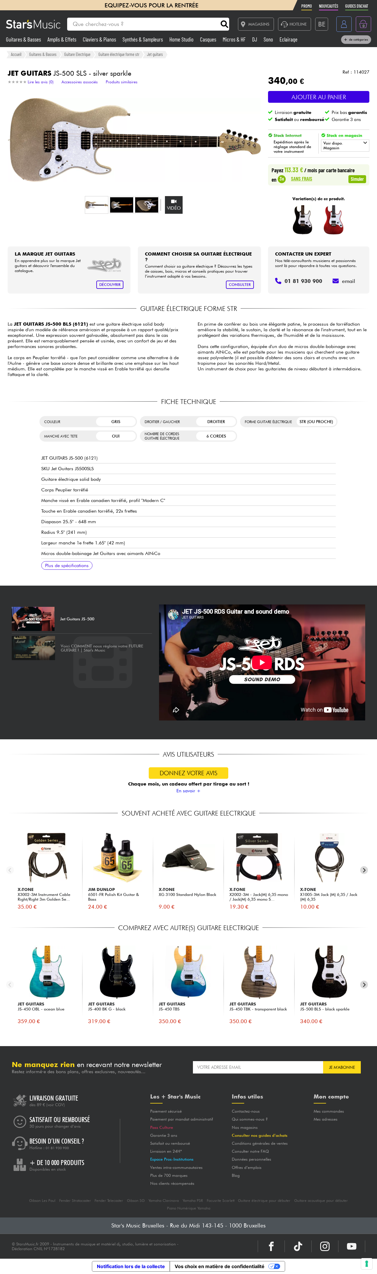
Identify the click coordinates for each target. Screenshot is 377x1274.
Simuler (357, 179)
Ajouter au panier (319, 97)
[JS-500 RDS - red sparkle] (333, 220)
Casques (208, 39)
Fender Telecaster (109, 1200)
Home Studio (182, 39)
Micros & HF (235, 39)
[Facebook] (271, 1246)
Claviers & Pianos (100, 39)
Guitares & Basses (24, 39)
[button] (96, 205)
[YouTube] (351, 1246)
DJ (255, 39)
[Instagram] (325, 1246)
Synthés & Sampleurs (143, 39)
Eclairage (288, 39)
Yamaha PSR (193, 1200)
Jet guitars (155, 54)
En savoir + (188, 790)
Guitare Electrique (77, 54)
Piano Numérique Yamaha (188, 1208)
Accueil (16, 54)
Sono (269, 39)
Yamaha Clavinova (163, 1200)
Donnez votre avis (188, 773)
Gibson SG (136, 1200)
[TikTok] (298, 1246)
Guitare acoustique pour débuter (321, 1200)
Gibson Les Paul (42, 1200)
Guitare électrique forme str (118, 54)
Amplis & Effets (62, 39)
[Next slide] (364, 870)
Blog (236, 1175)
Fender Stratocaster (75, 1200)
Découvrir (109, 284)
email (348, 281)
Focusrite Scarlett (220, 1200)
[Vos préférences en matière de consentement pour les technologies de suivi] (366, 1263)
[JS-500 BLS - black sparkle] (303, 220)
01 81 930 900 (57, 1148)
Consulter (240, 284)
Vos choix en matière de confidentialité (219, 1266)
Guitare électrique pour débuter (264, 1200)
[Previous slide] (10, 870)
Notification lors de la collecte (131, 1266)
